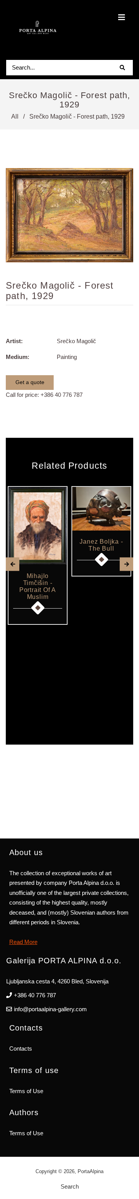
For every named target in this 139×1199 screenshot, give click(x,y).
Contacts (20, 1048)
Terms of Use (26, 1091)
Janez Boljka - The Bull (101, 545)
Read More (23, 942)
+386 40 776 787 (62, 394)
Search (70, 1186)
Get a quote (29, 382)
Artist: (14, 341)
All (15, 116)
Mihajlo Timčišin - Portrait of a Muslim (37, 586)
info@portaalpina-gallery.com (50, 1009)
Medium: (17, 357)
